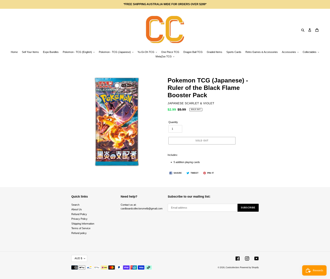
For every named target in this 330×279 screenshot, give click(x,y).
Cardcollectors (232, 267)
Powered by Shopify (249, 267)
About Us (76, 209)
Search (75, 204)
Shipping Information (82, 223)
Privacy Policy (79, 218)
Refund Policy (79, 214)
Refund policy (79, 233)
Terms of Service (80, 228)
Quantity (173, 122)
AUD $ (78, 258)
